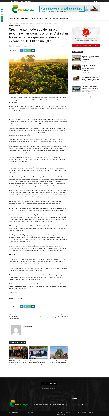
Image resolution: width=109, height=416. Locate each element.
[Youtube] (99, 1)
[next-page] (13, 368)
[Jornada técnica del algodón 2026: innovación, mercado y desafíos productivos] (59, 352)
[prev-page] (10, 368)
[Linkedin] (33, 50)
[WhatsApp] (29, 50)
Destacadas (15, 23)
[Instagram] (94, 1)
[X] (2, 14)
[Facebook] (92, 1)
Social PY (30, 413)
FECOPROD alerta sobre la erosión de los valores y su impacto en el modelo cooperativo (17, 362)
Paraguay (16, 298)
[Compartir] (2, 21)
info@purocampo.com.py (48, 388)
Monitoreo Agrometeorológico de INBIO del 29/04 (54, 317)
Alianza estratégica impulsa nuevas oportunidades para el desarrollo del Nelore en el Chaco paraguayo (38, 362)
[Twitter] (97, 1)
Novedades (17, 25)
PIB (21, 298)
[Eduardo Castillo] (10, 46)
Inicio (10, 23)
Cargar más (85, 97)
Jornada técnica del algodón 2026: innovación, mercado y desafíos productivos (58, 362)
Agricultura (52, 358)
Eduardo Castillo (17, 46)
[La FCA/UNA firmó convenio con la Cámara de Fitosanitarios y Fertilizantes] (76, 58)
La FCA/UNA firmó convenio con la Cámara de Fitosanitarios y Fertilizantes (90, 58)
